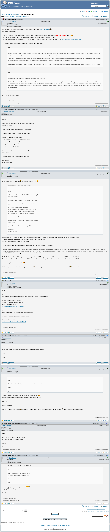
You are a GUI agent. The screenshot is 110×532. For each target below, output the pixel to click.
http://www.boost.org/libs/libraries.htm (71, 39)
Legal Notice (54, 525)
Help (88, 11)
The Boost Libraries (10, 19)
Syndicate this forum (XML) (97, 516)
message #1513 (23, 109)
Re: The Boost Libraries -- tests (11, 109)
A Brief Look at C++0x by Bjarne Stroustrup (98, 511)
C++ (18, 14)
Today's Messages (9, 16)
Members (94, 11)
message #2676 (23, 335)
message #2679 (23, 455)
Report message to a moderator (101, 103)
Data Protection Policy (64, 525)
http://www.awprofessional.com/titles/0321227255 (14, 306)
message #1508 (19, 19)
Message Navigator (24, 16)
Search (83, 11)
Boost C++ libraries (44, 29)
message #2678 (23, 423)
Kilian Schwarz (7, 338)
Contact (42, 525)
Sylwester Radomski (8, 111)
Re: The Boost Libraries (9, 280)
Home (106, 11)
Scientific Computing (11, 14)
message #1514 (23, 171)
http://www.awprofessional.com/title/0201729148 (14, 322)
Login (101, 11)
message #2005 (19, 280)
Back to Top (55, 514)
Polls (17, 16)
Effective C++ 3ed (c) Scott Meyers (96, 509)
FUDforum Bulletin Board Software (59, 529)
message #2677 (23, 366)
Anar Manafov (12, 21)
